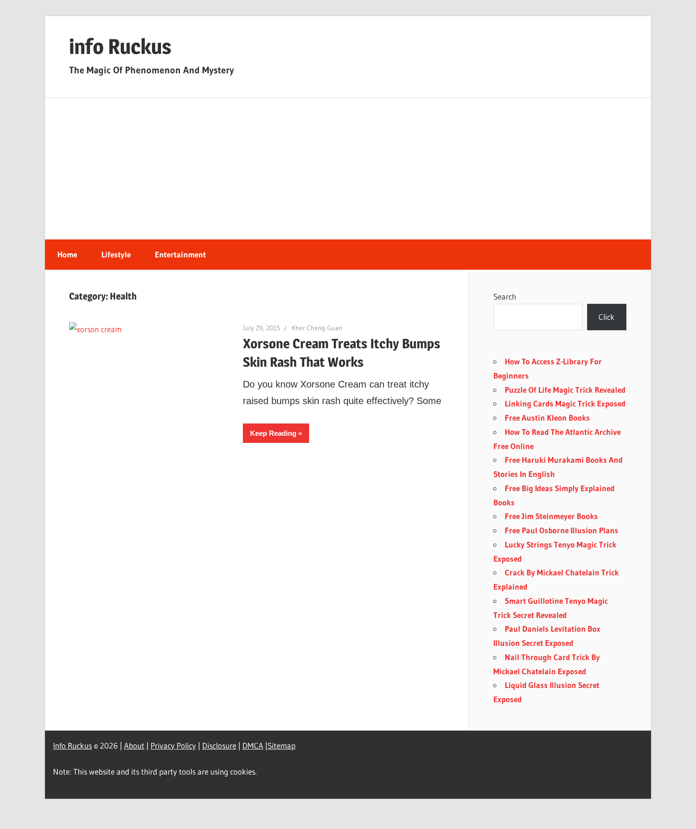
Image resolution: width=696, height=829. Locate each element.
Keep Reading (273, 433)
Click (606, 317)
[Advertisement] (348, 169)
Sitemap (281, 745)
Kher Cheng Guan (317, 328)
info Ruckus (120, 46)
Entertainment (180, 254)
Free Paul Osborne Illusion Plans (561, 530)
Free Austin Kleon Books (547, 418)
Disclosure (219, 745)
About (134, 745)
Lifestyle (116, 254)
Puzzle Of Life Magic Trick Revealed (565, 390)
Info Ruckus (72, 745)
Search (504, 296)
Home (67, 254)
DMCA (252, 745)
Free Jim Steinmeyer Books (551, 516)
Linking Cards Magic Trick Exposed (565, 403)
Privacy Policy (173, 745)
